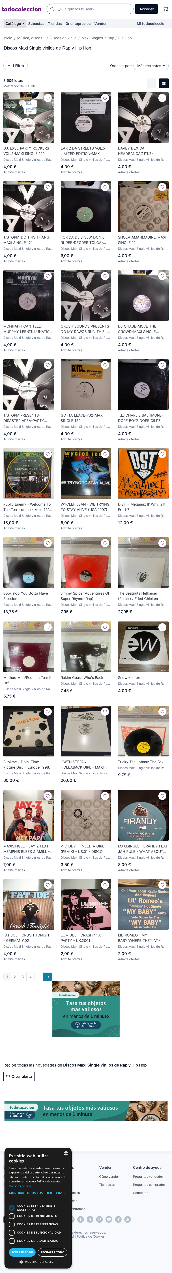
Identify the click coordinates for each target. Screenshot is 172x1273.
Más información (20, 1186)
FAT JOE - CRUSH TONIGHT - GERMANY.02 (27, 938)
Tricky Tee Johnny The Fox (140, 762)
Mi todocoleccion (152, 23)
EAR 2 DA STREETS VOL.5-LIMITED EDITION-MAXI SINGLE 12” (84, 151)
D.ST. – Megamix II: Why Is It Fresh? (142, 507)
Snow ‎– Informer (132, 677)
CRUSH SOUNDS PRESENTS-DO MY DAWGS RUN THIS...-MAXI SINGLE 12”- (86, 329)
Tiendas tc (107, 1184)
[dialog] (38, 1208)
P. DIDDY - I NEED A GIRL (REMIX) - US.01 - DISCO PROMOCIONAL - (82, 849)
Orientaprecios (78, 23)
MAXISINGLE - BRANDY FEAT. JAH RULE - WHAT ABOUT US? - (143, 849)
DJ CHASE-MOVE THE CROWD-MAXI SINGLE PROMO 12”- (137, 329)
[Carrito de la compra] (165, 9)
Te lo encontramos (71, 1209)
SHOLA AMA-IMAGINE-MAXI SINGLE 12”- (142, 240)
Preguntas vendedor (148, 1176)
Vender (100, 23)
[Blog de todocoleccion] (127, 1219)
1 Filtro (18, 65)
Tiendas (55, 23)
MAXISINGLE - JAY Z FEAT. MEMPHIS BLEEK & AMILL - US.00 (26, 849)
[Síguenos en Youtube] (108, 1219)
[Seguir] (48, 98)
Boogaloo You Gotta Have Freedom (25, 596)
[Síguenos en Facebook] (80, 1219)
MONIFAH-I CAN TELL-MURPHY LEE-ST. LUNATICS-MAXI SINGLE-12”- (28, 329)
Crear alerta (22, 1076)
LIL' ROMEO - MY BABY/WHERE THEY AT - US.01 (139, 938)
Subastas (36, 23)
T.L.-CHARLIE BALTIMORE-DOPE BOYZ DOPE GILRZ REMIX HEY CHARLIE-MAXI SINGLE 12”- (141, 418)
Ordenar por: (121, 65)
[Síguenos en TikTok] (118, 1219)
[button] (38, 1195)
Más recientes (149, 65)
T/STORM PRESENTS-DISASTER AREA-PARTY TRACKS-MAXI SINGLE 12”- (26, 418)
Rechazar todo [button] (52, 1252)
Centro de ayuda (147, 1167)
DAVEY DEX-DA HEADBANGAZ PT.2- (135, 151)
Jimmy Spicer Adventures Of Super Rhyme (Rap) (85, 596)
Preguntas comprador (149, 1184)
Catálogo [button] (13, 23)
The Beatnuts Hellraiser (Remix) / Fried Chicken (138, 596)
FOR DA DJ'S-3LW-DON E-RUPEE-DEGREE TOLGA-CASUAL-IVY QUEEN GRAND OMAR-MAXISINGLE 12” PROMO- (85, 240)
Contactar (140, 1193)
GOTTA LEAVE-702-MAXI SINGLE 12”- (82, 418)
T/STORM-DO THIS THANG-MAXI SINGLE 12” (27, 240)
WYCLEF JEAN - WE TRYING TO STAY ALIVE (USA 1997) (85, 507)
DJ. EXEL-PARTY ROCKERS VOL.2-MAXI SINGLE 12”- (26, 151)
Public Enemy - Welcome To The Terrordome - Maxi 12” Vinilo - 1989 (27, 507)
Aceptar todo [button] (22, 1252)
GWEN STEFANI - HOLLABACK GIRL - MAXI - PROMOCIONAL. (83, 765)
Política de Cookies (91, 1236)
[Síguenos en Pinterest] (99, 1219)
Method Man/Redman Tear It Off (27, 680)
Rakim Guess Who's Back (82, 677)
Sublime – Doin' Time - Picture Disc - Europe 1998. (26, 764)
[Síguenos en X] (90, 1219)
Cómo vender (109, 1176)
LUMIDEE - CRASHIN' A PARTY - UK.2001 (81, 938)
